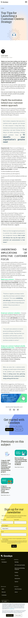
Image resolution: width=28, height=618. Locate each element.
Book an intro (9, 429)
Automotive (17, 578)
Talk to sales (19, 429)
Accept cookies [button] (9, 615)
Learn (3, 589)
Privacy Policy (18, 543)
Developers (4, 562)
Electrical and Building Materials (20, 568)
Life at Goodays (18, 589)
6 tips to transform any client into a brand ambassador (6, 489)
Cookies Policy (11, 608)
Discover (4, 592)
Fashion (16, 572)
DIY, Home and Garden (20, 565)
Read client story (5, 474)
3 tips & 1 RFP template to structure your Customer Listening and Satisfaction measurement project (6, 466)
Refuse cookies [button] (18, 615)
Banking (16, 562)
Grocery (16, 575)
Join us (16, 592)
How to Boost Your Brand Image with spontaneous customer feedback (21, 461)
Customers (4, 595)
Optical (16, 581)
